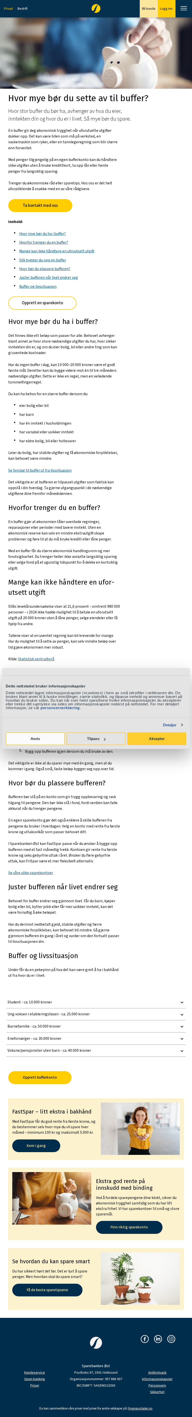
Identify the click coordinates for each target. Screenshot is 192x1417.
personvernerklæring (60, 708)
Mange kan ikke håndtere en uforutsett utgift (56, 251)
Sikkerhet (157, 1392)
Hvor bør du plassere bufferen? (44, 269)
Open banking (34, 1379)
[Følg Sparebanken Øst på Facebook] (144, 1339)
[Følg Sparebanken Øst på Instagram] (171, 1339)
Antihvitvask (157, 1373)
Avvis (35, 739)
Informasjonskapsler (157, 1379)
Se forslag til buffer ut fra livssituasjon (40, 470)
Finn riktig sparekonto (129, 1227)
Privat (8, 8)
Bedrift (23, 8)
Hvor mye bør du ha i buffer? (42, 233)
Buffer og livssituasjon (37, 286)
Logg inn (166, 8)
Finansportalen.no (140, 1409)
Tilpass (93, 739)
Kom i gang (36, 1145)
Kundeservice (34, 1373)
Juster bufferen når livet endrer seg (48, 277)
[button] (96, 1002)
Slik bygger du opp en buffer (42, 260)
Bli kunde (149, 8)
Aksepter (157, 739)
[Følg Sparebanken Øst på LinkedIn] (158, 1339)
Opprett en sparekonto (42, 303)
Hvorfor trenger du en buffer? (43, 242)
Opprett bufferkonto (40, 1077)
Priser (34, 1386)
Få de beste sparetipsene (47, 1290)
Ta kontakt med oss (40, 206)
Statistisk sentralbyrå (36, 659)
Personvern (157, 1386)
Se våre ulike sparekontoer (30, 873)
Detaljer (170, 725)
